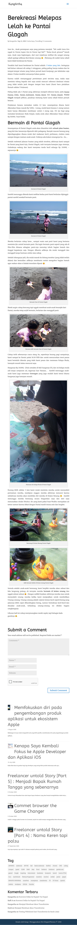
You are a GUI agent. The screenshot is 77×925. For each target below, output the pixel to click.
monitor (46, 877)
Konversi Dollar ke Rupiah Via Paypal (33, 897)
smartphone (34, 880)
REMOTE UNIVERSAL (15, 880)
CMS (60, 865)
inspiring (23, 873)
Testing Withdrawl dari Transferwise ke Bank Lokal (39, 912)
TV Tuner (55, 880)
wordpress (18, 884)
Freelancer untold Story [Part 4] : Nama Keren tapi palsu (37, 835)
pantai (58, 877)
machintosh (16, 877)
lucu (10, 877)
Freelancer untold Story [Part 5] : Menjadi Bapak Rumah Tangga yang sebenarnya (37, 781)
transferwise (43, 880)
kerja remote (31, 873)
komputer (48, 873)
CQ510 (23, 869)
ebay (33, 869)
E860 (28, 869)
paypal (64, 877)
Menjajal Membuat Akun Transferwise (34, 904)
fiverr (38, 869)
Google (16, 873)
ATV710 (26, 865)
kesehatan (40, 873)
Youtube (31, 884)
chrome (55, 865)
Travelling (38, 41)
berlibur (48, 865)
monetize (39, 877)
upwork (62, 880)
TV (50, 880)
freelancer (51, 869)
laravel (55, 873)
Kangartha (13, 41)
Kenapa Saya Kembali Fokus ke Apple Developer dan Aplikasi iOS (37, 751)
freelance (44, 869)
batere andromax (39, 865)
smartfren (26, 880)
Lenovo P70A (62, 873)
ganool (10, 873)
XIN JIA (25, 884)
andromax (19, 865)
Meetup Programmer (28, 877)
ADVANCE (11, 865)
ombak (53, 877)
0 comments (47, 41)
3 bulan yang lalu (53, 65)
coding (66, 865)
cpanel (17, 869)
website (11, 884)
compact (11, 869)
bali (31, 865)
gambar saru (60, 869)
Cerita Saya (30, 41)
